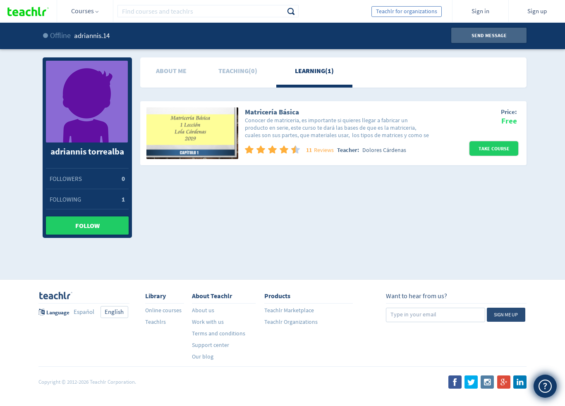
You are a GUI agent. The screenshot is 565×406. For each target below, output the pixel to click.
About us (203, 310)
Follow (87, 225)
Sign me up (506, 314)
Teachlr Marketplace (289, 310)
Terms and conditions (218, 333)
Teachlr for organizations (406, 11)
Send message (489, 35)
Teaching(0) (237, 70)
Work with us (208, 321)
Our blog (202, 356)
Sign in (480, 11)
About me (171, 70)
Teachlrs (155, 321)
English (114, 312)
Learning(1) (314, 70)
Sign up (537, 11)
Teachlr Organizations (291, 321)
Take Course (494, 148)
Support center (210, 345)
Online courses (163, 310)
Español (84, 312)
